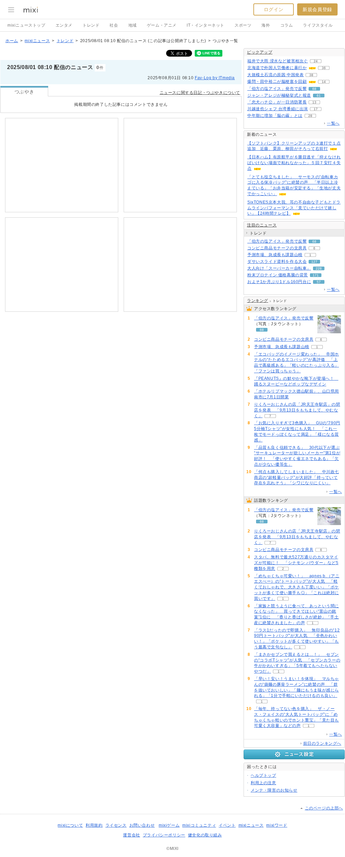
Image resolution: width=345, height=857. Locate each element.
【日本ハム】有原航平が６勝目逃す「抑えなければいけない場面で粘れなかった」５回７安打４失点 (294, 163)
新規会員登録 (317, 9)
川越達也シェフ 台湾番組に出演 (277, 108)
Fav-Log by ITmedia (215, 77)
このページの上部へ (324, 808)
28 (310, 116)
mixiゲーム (169, 825)
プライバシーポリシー (164, 835)
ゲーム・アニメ (162, 25)
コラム (286, 25)
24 (316, 61)
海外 (265, 25)
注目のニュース (262, 225)
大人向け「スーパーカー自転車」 (279, 268)
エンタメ (64, 25)
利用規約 (94, 825)
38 (311, 75)
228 (319, 268)
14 (324, 82)
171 (316, 275)
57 (319, 282)
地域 (132, 25)
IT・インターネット (205, 25)
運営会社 (131, 835)
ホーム (11, 40)
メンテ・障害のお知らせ (274, 790)
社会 (113, 25)
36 (324, 68)
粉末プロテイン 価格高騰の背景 (277, 275)
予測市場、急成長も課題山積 (275, 254)
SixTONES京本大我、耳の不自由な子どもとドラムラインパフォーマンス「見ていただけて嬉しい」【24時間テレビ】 (294, 208)
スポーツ (242, 25)
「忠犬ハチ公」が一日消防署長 (277, 102)
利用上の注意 (263, 783)
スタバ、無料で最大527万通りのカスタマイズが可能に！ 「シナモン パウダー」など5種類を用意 (296, 563)
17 (316, 109)
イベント (227, 825)
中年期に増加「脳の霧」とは (275, 115)
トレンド (91, 25)
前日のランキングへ (322, 743)
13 (314, 102)
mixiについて (70, 825)
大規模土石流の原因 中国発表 (275, 74)
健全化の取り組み (205, 835)
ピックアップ (260, 52)
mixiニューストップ (26, 25)
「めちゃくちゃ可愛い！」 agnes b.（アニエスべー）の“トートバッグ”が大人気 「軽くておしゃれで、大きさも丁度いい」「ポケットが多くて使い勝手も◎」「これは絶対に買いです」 (296, 587)
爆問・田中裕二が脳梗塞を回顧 (277, 81)
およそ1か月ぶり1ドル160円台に (279, 281)
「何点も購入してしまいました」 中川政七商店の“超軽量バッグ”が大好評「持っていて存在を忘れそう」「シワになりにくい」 (296, 477)
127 (314, 262)
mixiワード (276, 825)
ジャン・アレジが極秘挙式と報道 (279, 95)
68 (314, 89)
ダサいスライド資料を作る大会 (277, 261)
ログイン (273, 9)
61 (319, 95)
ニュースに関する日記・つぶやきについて (200, 92)
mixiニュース (37, 40)
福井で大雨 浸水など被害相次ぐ (277, 61)
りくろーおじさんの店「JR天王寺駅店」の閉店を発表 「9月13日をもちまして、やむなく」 (297, 410)
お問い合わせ (142, 825)
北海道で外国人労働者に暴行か (277, 67)
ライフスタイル (318, 25)
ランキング (257, 300)
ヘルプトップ (263, 775)
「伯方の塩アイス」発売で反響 (277, 88)
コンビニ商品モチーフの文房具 (277, 248)
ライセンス (116, 825)
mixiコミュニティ (199, 825)
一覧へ (333, 123)
